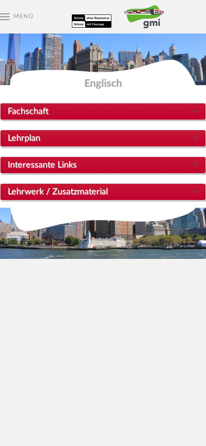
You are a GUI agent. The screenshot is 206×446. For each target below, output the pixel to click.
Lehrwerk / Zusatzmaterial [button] (58, 192)
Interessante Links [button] (42, 165)
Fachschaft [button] (28, 111)
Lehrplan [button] (24, 138)
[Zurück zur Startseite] (103, 16)
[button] (17, 16)
